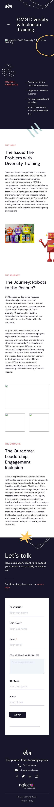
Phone (13, 697)
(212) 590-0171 (29, 765)
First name (16, 607)
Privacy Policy (27, 801)
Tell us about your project (24, 655)
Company (14, 681)
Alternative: (16, 719)
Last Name (16, 623)
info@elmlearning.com (29, 770)
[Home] (9, 6)
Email (13, 639)
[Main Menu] (47, 5)
